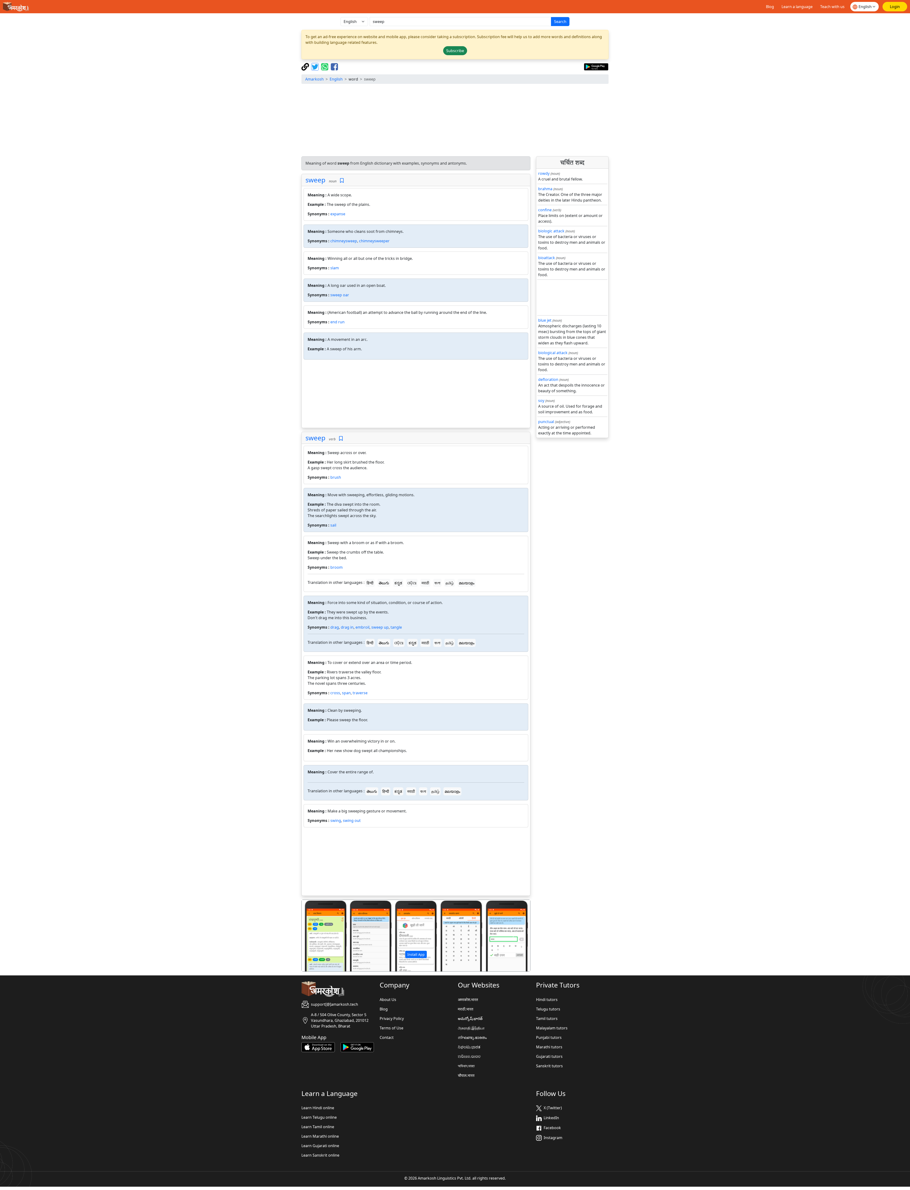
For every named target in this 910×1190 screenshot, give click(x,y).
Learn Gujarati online (320, 1145)
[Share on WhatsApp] (325, 66)
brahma (545, 188)
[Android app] (357, 1046)
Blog (770, 6)
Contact (387, 1037)
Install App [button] (416, 954)
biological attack (553, 352)
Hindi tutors (547, 999)
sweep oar (339, 295)
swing (335, 820)
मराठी (425, 583)
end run (337, 322)
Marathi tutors (549, 1047)
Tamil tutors (547, 1018)
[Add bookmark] (342, 180)
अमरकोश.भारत (468, 999)
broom (336, 567)
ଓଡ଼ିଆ (411, 583)
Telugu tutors (548, 1009)
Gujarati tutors (549, 1056)
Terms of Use (391, 1028)
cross (335, 692)
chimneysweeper (374, 240)
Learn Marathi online (320, 1136)
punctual (546, 421)
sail (333, 525)
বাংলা (437, 583)
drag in (347, 627)
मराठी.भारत (465, 1009)
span (346, 692)
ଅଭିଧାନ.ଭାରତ (469, 1056)
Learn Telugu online (319, 1117)
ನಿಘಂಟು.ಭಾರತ (469, 1047)
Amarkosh (314, 79)
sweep (315, 179)
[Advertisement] (455, 121)
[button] (319, 935)
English (336, 79)
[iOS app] (318, 1046)
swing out (352, 820)
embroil (362, 627)
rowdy (544, 173)
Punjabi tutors (549, 1037)
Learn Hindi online (317, 1107)
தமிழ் (450, 583)
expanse (337, 213)
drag (334, 627)
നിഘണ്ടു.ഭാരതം (472, 1037)
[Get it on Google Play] (596, 66)
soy (541, 400)
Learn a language (797, 6)
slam (334, 267)
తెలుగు (384, 583)
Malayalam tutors (552, 1028)
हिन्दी (370, 583)
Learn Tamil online (317, 1126)
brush (335, 477)
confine (545, 209)
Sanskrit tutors (549, 1065)
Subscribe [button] (455, 50)
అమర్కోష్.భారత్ (470, 1018)
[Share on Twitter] (315, 66)
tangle (396, 627)
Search (560, 21)
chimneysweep (343, 240)
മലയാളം (466, 583)
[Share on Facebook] (334, 66)
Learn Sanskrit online (320, 1155)
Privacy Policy (392, 1018)
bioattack (546, 257)
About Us (388, 999)
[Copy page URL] (305, 66)
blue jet (544, 320)
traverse (360, 692)
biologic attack (551, 231)
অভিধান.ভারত (466, 1065)
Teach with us (832, 6)
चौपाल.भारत (466, 1075)
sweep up (380, 627)
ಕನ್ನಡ (398, 583)
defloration (548, 379)
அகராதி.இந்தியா (471, 1028)
